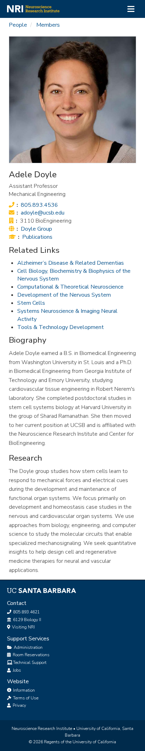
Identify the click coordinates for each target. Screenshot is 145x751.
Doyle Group (36, 229)
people (18, 25)
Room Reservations (31, 655)
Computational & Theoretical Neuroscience (70, 287)
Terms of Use (25, 698)
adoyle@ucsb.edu (42, 213)
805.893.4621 (26, 612)
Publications (37, 237)
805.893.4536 (39, 205)
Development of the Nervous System (64, 295)
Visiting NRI (23, 627)
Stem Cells (31, 303)
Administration (28, 647)
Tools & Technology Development (60, 327)
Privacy (19, 705)
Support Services (28, 639)
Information (23, 690)
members (48, 25)
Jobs (16, 670)
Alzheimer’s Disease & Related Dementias (70, 263)
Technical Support (29, 662)
